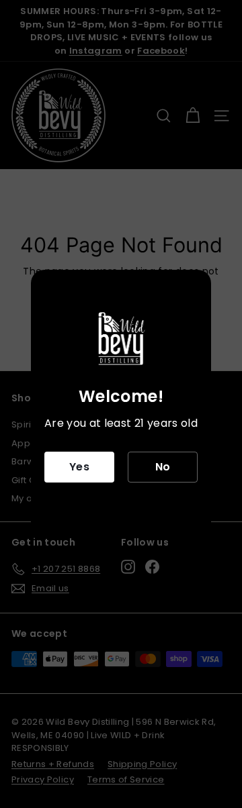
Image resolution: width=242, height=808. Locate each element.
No (163, 466)
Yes (79, 466)
